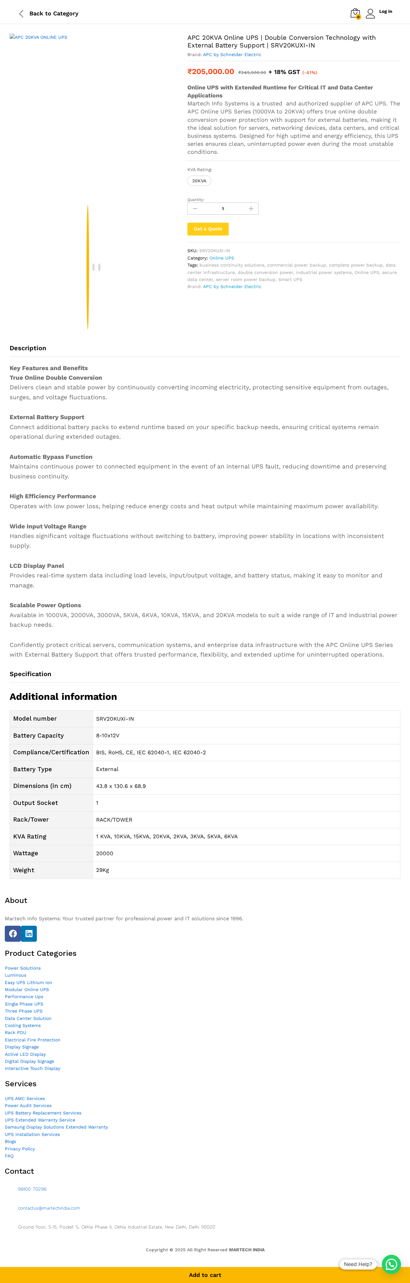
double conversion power (265, 272)
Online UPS (221, 258)
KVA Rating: (199, 169)
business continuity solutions (232, 265)
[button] (199, 181)
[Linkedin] (29, 934)
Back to (40, 13)
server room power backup (245, 279)
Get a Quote (208, 229)
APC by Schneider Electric (232, 54)
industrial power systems (324, 272)
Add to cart (205, 1274)
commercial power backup (296, 265)
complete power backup (356, 265)
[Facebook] (13, 934)
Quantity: (195, 200)
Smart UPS (290, 279)
